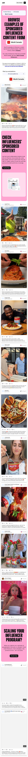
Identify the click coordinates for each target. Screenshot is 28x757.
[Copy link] (25, 85)
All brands (16, 11)
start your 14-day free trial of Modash (14, 66)
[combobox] (14, 74)
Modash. (18, 50)
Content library (7, 11)
